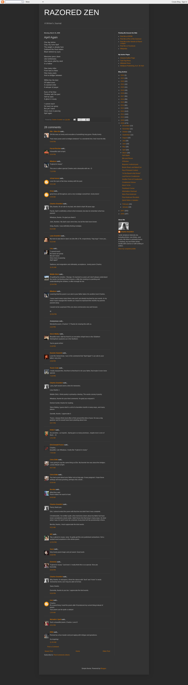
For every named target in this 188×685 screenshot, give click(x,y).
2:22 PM (53, 327)
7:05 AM (53, 453)
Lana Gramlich (55, 236)
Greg (51, 191)
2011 (123, 114)
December (126, 126)
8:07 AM (53, 468)
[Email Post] (74, 119)
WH (51, 534)
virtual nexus (54, 178)
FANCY (52, 430)
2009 (123, 120)
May (124, 147)
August (125, 138)
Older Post (106, 651)
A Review (125, 161)
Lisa (51, 248)
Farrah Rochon (55, 148)
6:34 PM (53, 154)
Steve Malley (54, 334)
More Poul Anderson (129, 194)
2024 (123, 75)
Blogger (103, 668)
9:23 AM (53, 242)
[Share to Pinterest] (88, 119)
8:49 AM (53, 497)
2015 (123, 102)
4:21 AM (53, 184)
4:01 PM (53, 625)
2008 (123, 123)
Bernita (52, 489)
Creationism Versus (129, 182)
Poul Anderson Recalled (130, 197)
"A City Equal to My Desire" (131, 173)
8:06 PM (53, 570)
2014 (123, 105)
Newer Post (49, 651)
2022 (123, 81)
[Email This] (79, 119)
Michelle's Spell (55, 619)
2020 (123, 87)
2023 (123, 78)
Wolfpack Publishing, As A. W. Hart (132, 66)
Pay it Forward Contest (130, 170)
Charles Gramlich (56, 204)
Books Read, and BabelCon (132, 167)
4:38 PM (53, 555)
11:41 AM (53, 267)
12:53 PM (53, 542)
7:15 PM (53, 171)
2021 (123, 84)
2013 (123, 108)
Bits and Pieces (127, 158)
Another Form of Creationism (132, 179)
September (126, 135)
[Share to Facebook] (86, 119)
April (124, 150)
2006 (123, 214)
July (124, 141)
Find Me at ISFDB (126, 36)
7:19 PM (53, 376)
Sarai (52, 549)
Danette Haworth (56, 353)
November (126, 129)
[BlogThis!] (81, 119)
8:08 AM (53, 482)
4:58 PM (53, 361)
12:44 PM (53, 284)
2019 (123, 90)
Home (78, 651)
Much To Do (126, 185)
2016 (123, 99)
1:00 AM (53, 612)
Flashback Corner (128, 188)
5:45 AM (53, 197)
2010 (123, 117)
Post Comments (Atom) (62, 655)
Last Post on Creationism (131, 176)
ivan (51, 600)
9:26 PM (53, 593)
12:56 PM (53, 314)
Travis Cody (54, 368)
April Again (126, 155)
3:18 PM (53, 346)
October (125, 132)
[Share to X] (83, 119)
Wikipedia (123, 49)
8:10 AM (53, 229)
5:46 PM (53, 142)
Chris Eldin (54, 460)
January (125, 207)
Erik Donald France (57, 445)
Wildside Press (125, 63)
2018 (123, 93)
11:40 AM (53, 642)
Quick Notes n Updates (130, 200)
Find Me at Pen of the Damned (130, 39)
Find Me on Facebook (127, 46)
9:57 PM (53, 423)
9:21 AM (53, 527)
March (124, 153)
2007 (123, 211)
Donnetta (53, 562)
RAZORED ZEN (71, 12)
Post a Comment (53, 647)
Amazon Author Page (127, 58)
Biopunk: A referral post (130, 164)
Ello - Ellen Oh (55, 131)
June (124, 144)
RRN (51, 632)
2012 (123, 111)
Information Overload (129, 191)
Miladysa (53, 161)
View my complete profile (127, 249)
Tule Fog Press (125, 61)
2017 (123, 96)
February (125, 204)
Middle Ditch (54, 274)
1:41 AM (53, 438)
